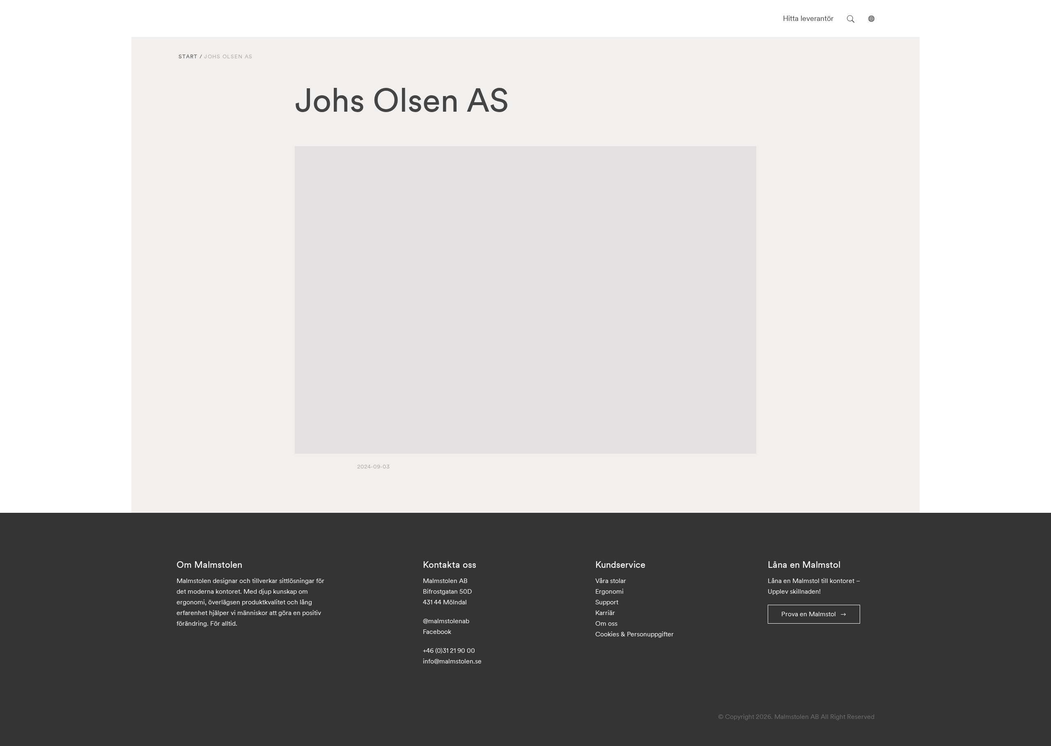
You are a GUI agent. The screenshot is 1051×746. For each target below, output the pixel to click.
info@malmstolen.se (452, 661)
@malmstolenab (446, 621)
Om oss (606, 623)
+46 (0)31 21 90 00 (449, 650)
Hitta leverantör (808, 18)
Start (188, 56)
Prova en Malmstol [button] (808, 614)
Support (606, 602)
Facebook (437, 631)
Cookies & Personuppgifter (634, 634)
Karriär (605, 612)
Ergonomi (609, 591)
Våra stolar (610, 580)
